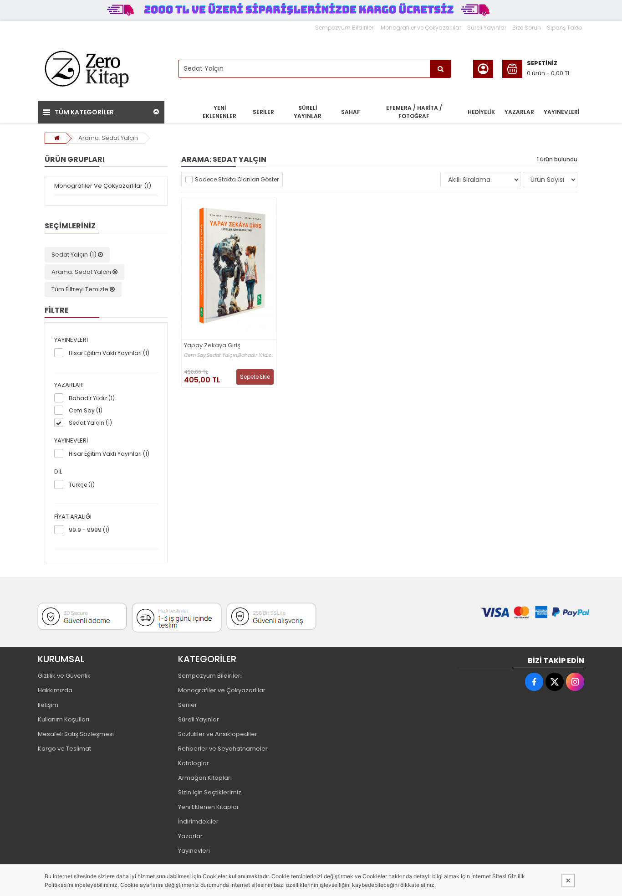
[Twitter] (555, 682)
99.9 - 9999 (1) (89, 530)
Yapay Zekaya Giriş (212, 346)
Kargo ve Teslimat (64, 748)
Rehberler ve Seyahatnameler (223, 748)
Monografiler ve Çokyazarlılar (421, 27)
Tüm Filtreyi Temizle (80, 289)
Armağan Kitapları (205, 777)
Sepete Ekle (255, 377)
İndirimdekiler (198, 821)
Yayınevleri (194, 850)
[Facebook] (534, 682)
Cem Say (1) (85, 410)
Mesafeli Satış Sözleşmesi (76, 734)
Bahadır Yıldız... (256, 355)
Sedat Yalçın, (222, 355)
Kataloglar (193, 763)
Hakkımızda (55, 690)
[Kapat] (568, 880)
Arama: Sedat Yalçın (108, 138)
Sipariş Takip (564, 27)
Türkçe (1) (82, 485)
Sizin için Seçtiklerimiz (209, 792)
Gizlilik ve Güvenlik (64, 675)
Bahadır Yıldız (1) (92, 398)
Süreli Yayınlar (486, 27)
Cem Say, (195, 355)
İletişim (48, 704)
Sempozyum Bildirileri (345, 27)
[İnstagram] (575, 682)
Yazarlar (190, 836)
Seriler (187, 704)
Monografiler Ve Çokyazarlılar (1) (102, 185)
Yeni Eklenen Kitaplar (208, 807)
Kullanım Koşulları (63, 719)
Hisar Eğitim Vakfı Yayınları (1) (109, 353)
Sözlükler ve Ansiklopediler (217, 734)
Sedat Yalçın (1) (74, 254)
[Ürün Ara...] (440, 69)
